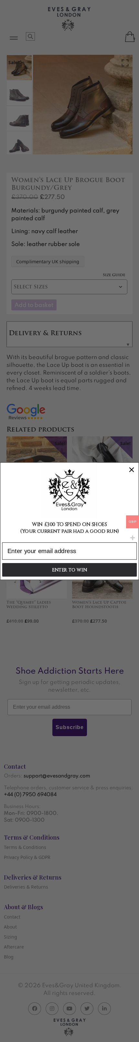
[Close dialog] (132, 470)
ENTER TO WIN (69, 569)
